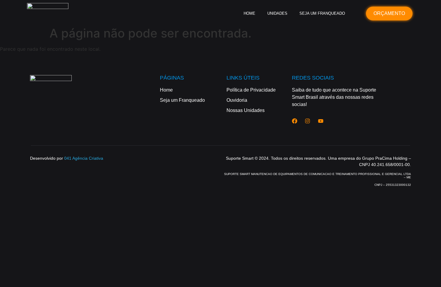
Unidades (277, 13)
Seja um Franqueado (322, 13)
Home (249, 13)
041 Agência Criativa (83, 158)
